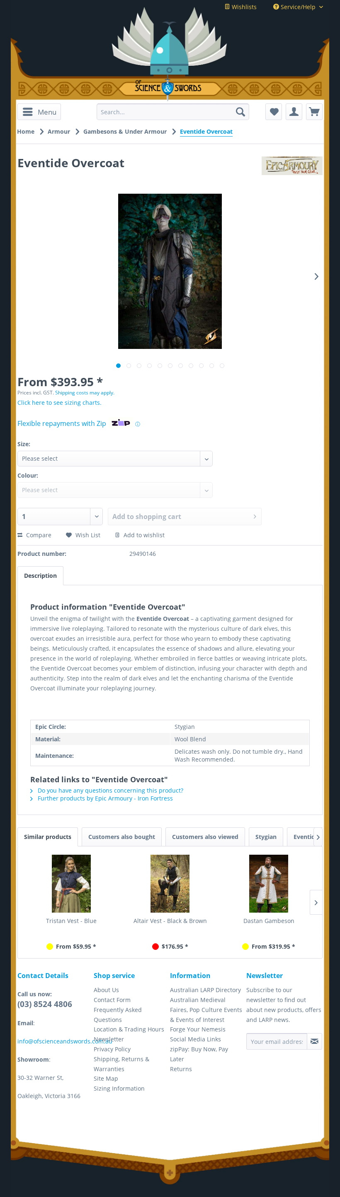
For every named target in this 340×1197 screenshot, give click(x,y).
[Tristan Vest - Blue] (71, 884)
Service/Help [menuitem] (298, 7)
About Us (106, 990)
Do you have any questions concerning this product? (109, 790)
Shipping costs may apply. (84, 392)
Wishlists (243, 7)
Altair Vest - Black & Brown (170, 921)
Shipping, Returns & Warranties (121, 1064)
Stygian (266, 837)
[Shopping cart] (314, 111)
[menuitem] (39, 111)
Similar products (47, 837)
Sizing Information (119, 1088)
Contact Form (112, 1000)
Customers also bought (121, 837)
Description (40, 575)
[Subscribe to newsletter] (314, 1041)
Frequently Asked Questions (118, 1015)
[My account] (294, 111)
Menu (47, 112)
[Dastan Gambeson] (268, 884)
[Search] (240, 111)
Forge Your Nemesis (198, 1029)
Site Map (106, 1078)
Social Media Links (195, 1039)
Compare (37, 535)
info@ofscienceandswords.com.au (64, 1041)
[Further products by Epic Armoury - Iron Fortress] (292, 170)
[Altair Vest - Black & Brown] (170, 884)
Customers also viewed (205, 837)
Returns (181, 1069)
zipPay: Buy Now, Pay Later (199, 1054)
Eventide (306, 837)
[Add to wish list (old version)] (273, 111)
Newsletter (109, 1039)
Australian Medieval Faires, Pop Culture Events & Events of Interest (206, 1010)
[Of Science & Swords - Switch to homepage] (170, 88)
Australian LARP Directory (205, 990)
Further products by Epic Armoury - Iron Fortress (104, 798)
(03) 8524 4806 (44, 1004)
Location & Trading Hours (129, 1029)
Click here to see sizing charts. (59, 402)
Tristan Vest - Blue (71, 921)
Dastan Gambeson (268, 921)
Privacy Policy (112, 1049)
